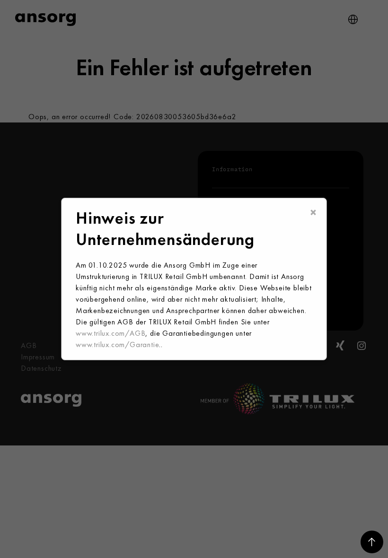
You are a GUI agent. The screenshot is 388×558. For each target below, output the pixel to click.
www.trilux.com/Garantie (117, 344)
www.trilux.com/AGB (110, 333)
